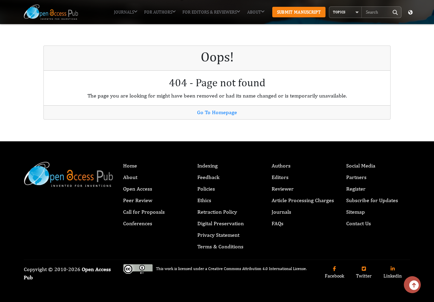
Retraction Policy (217, 212)
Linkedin (392, 276)
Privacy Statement (218, 235)
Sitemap (355, 212)
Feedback (208, 177)
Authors (281, 165)
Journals (124, 12)
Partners (356, 177)
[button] (345, 12)
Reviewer (283, 188)
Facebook (334, 276)
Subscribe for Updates (372, 200)
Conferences (137, 223)
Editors (280, 177)
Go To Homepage (217, 112)
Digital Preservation (220, 223)
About (254, 12)
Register (356, 188)
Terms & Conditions (220, 246)
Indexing (207, 165)
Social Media (360, 165)
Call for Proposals (144, 212)
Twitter (364, 276)
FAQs (277, 223)
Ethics (204, 200)
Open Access (137, 188)
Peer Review (137, 200)
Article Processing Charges (303, 200)
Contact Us (358, 223)
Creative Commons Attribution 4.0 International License (257, 269)
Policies (206, 188)
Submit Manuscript (299, 12)
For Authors (158, 12)
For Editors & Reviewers (209, 12)
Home (130, 165)
